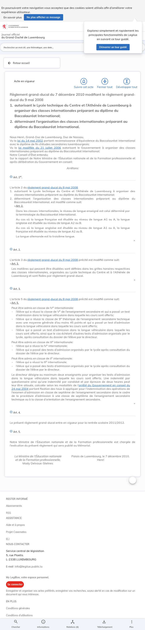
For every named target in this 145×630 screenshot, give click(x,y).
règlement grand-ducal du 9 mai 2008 (52, 187)
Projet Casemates (16, 532)
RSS (8, 512)
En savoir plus (13, 17)
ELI (8, 539)
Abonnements (14, 505)
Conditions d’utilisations (19, 615)
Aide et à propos (15, 525)
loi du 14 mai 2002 (30, 140)
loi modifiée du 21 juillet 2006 (39, 147)
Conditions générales (18, 608)
